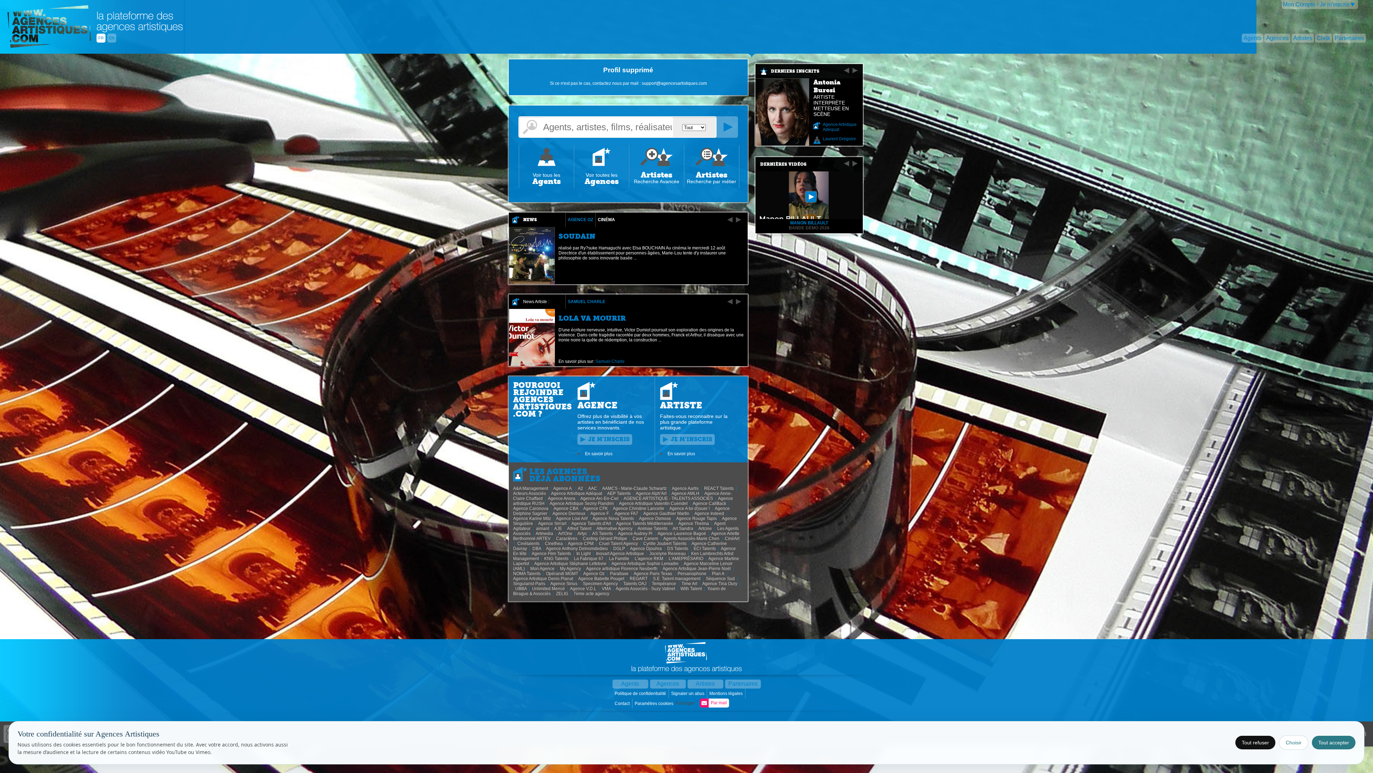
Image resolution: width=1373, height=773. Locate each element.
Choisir (1293, 742)
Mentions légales (726, 693)
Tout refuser (1255, 742)
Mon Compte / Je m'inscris (1316, 4)
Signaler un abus (688, 693)
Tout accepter (1333, 742)
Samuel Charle (586, 301)
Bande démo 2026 (809, 227)
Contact (623, 703)
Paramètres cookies (654, 703)
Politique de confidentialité (641, 693)
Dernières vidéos (783, 164)
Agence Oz (580, 219)
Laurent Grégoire (839, 138)
